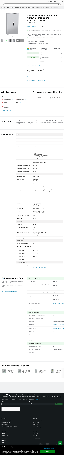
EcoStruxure (35, 433)
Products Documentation (7, 420)
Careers (3, 433)
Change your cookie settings (48, 448)
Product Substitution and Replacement (9, 426)
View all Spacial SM (5, 9)
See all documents (6, 110)
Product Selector (5, 424)
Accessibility (4, 438)
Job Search (35, 435)
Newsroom (4, 440)
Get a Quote (35, 424)
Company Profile (5, 435)
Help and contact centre (37, 420)
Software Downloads (6, 422)
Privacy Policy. (37, 399)
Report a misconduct (6, 436)
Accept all (48, 451)
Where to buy (35, 426)
